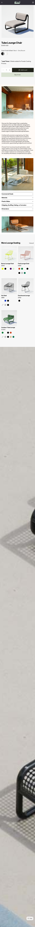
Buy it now (17, 75)
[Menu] (2, 2)
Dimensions (5, 209)
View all (31, 243)
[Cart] (33, 2)
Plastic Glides (6, 201)
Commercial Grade (7, 194)
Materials (4, 197)
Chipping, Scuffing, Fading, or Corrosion (14, 205)
